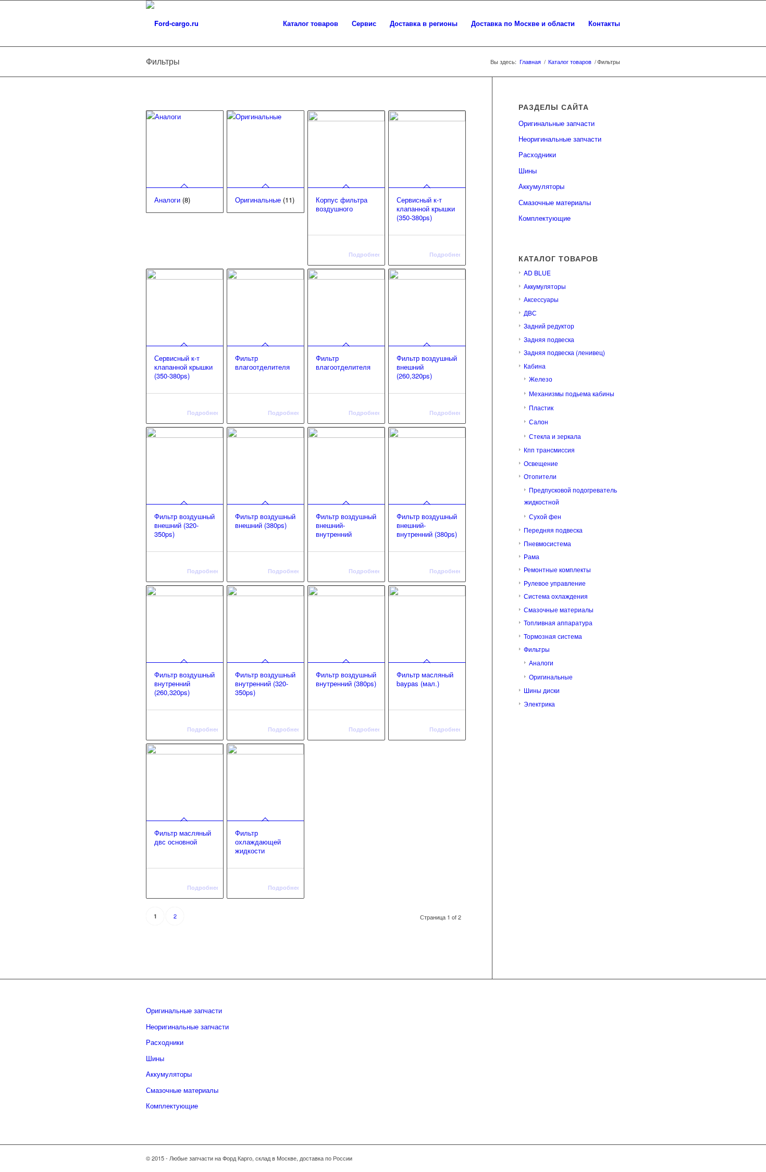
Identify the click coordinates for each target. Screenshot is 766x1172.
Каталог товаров (569, 62)
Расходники (537, 154)
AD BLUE (537, 272)
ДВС (530, 312)
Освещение (541, 463)
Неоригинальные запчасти (559, 139)
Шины (527, 170)
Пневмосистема (547, 543)
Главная (530, 62)
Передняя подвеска (553, 529)
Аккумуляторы (541, 186)
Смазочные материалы (554, 202)
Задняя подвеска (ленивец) (564, 352)
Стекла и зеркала (555, 436)
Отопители (540, 476)
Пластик (541, 407)
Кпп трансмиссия (549, 449)
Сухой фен (545, 516)
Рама (531, 556)
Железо (540, 378)
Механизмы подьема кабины (571, 393)
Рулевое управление (555, 582)
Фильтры (537, 649)
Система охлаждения (556, 595)
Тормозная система (553, 636)
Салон (538, 421)
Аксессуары (541, 299)
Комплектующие (544, 218)
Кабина (535, 365)
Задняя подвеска (549, 339)
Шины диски (542, 690)
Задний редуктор (549, 325)
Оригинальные (551, 676)
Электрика (539, 703)
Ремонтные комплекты (557, 569)
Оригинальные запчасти (556, 123)
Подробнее (364, 254)
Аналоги (541, 662)
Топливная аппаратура (558, 622)
